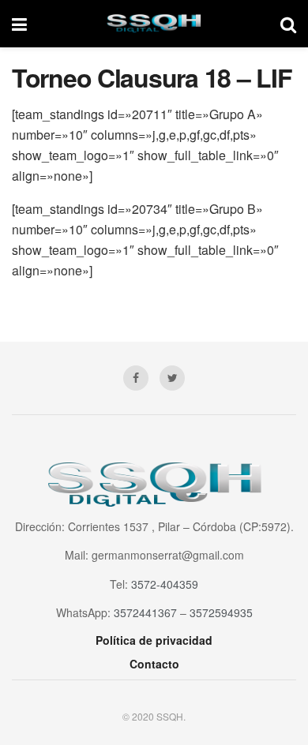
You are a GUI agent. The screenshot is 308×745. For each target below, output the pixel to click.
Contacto (154, 664)
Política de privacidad (154, 640)
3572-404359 (164, 584)
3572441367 (145, 612)
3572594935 (221, 612)
